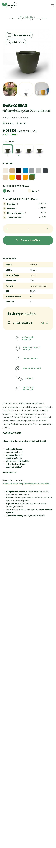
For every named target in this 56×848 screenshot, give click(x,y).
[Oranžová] (25, 177)
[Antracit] (45, 170)
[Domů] (21, 17)
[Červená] (18, 177)
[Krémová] (5, 177)
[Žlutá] (12, 177)
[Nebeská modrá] (25, 170)
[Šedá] (31, 170)
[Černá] (18, 170)
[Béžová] (12, 170)
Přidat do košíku (30, 240)
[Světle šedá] (38, 170)
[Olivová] (31, 177)
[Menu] (52, 5)
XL (39, 156)
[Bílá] (5, 170)
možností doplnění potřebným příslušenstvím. (26, 483)
